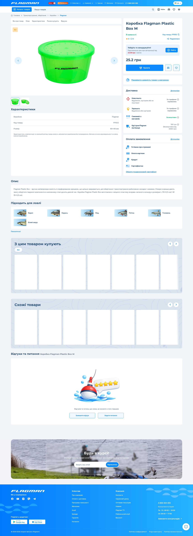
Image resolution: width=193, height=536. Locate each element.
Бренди (100, 3)
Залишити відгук (82, 415)
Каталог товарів (23, 9)
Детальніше (175, 139)
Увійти (173, 50)
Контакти (120, 3)
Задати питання (110, 415)
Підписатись (112, 464)
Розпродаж (64, 3)
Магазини (110, 3)
